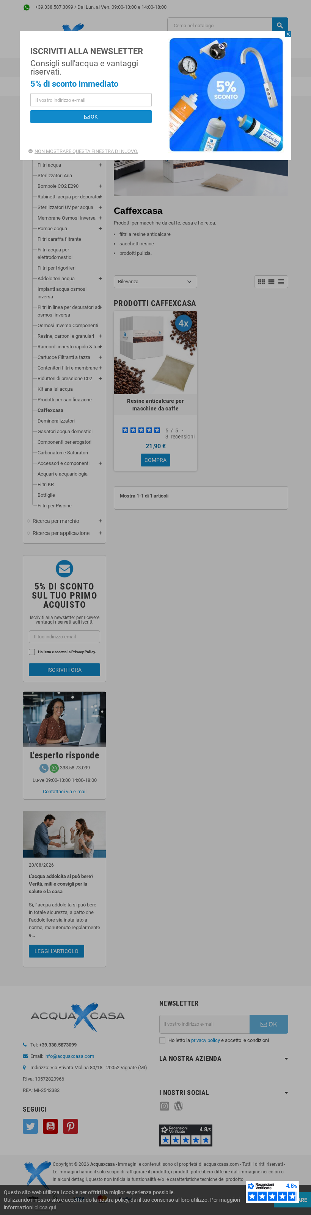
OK (94, 117)
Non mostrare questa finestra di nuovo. (86, 151)
